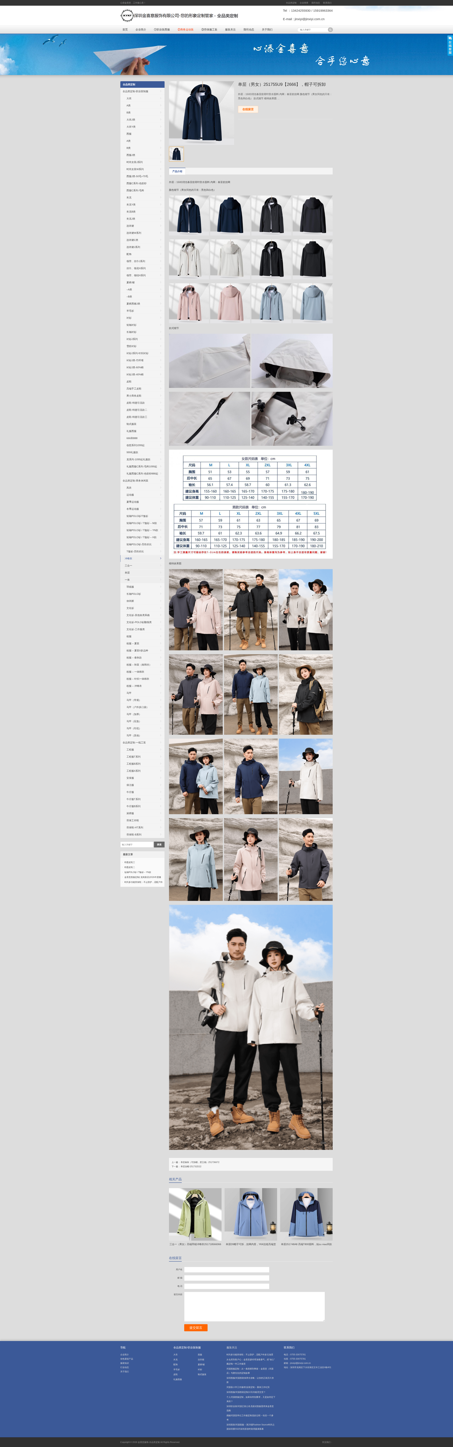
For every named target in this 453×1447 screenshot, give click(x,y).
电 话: (180, 1286)
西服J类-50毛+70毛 (137, 176)
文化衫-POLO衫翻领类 (139, 622)
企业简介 (141, 29)
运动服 (130, 494)
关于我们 (267, 29)
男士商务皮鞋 (134, 395)
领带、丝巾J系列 (136, 261)
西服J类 (131, 155)
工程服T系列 (134, 756)
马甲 (129, 693)
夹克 (129, 197)
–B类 (129, 296)
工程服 (130, 749)
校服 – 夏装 (133, 643)
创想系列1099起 (136, 445)
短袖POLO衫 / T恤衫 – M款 (142, 523)
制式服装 (131, 424)
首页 (125, 29)
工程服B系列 (134, 763)
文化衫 (130, 608)
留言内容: (178, 1294)
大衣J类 (131, 119)
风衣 (129, 487)
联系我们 (327, 3)
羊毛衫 (130, 310)
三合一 (128, 565)
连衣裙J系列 (133, 247)
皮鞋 (129, 381)
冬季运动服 (133, 509)
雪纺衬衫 (131, 346)
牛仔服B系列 (134, 806)
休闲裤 (130, 601)
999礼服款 (132, 452)
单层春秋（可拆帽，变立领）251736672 (200, 1162)
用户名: (179, 1269)
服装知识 (124, 1363)
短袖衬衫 (131, 324)
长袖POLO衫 (134, 593)
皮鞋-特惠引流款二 (137, 409)
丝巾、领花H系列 (136, 268)
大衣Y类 (131, 126)
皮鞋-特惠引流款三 (137, 417)
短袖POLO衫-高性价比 (139, 544)
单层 (127, 572)
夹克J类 (131, 218)
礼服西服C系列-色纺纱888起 (142, 473)
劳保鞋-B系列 (134, 834)
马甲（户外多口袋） (138, 707)
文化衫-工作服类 (136, 629)
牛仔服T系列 (134, 799)
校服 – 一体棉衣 (135, 671)
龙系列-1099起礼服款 (138, 459)
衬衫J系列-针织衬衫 (137, 353)
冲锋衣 (128, 558)
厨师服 (130, 813)
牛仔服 (130, 792)
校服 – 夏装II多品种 (137, 650)
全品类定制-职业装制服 (135, 91)
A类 (129, 105)
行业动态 (124, 1367)
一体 (127, 579)
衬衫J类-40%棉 (135, 374)
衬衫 (129, 317)
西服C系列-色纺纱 (137, 183)
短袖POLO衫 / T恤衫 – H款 (142, 537)
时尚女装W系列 (135, 169)
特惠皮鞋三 (129, 862)
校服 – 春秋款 (134, 657)
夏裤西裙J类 (133, 303)
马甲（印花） (134, 728)
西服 (129, 133)
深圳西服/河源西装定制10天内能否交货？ (246, 1392)
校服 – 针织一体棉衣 (138, 678)
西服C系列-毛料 (135, 190)
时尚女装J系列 (135, 162)
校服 (129, 636)
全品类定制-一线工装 (134, 742)
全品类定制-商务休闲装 (135, 480)
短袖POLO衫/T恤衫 (137, 516)
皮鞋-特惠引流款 (136, 402)
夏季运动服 (133, 501)
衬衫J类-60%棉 (135, 367)
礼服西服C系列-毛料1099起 (142, 466)
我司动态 (315, 3)
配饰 (129, 254)
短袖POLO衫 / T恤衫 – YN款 (142, 530)
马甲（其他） (134, 735)
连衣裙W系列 (134, 232)
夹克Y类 (131, 204)
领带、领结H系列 (136, 275)
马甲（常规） (134, 700)
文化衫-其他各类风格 (138, 615)
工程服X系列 (134, 770)
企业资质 (304, 3)
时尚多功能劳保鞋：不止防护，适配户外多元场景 (249, 1354)
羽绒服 (130, 586)
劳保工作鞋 (133, 820)
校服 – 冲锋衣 (134, 685)
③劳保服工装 (209, 29)
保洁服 (130, 785)
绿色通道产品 (126, 1359)
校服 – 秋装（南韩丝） (139, 664)
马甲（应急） (134, 721)
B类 (129, 112)
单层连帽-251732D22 (191, 1166)
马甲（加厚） (134, 714)
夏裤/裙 (131, 282)
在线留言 (248, 109)
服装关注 (230, 29)
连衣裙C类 (132, 240)
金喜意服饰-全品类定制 (149, 1442)
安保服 (130, 777)
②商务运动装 (186, 29)
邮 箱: (180, 1278)
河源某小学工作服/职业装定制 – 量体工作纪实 (248, 1387)
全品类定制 (291, 3)
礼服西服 (131, 431)
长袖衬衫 (131, 332)
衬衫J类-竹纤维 (135, 360)
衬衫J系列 (132, 339)
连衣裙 (130, 225)
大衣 (129, 98)
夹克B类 (131, 211)
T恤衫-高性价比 (135, 551)
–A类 (129, 289)
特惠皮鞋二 (129, 867)
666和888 (132, 438)
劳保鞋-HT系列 (135, 827)
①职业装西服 (162, 29)
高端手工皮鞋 (134, 388)
